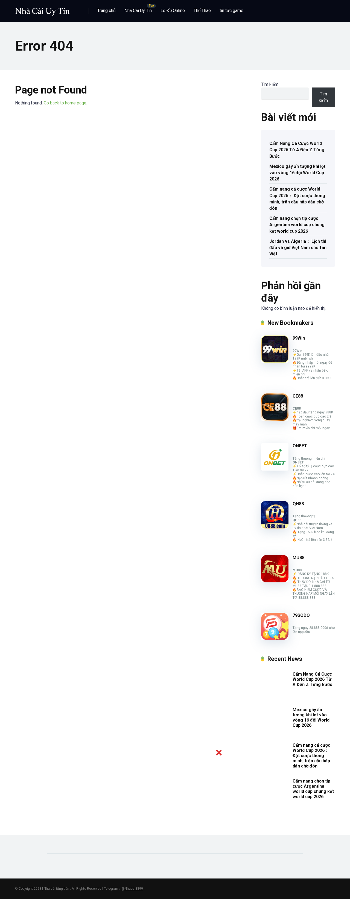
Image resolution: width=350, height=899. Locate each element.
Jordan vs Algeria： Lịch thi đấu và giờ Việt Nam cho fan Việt (297, 247)
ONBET (300, 445)
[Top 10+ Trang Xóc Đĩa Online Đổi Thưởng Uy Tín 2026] (42, 8)
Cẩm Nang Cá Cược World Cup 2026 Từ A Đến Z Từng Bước (296, 150)
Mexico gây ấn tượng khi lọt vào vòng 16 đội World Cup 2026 (297, 173)
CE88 (298, 396)
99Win (299, 338)
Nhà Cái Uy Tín (138, 10)
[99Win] (274, 361)
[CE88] (274, 419)
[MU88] (274, 580)
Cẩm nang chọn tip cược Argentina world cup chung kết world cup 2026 (297, 224)
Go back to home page (65, 103)
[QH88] (274, 527)
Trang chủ (106, 10)
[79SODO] (274, 638)
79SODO (301, 615)
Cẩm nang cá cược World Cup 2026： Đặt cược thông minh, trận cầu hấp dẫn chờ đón (297, 198)
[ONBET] (274, 469)
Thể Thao (202, 10)
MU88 (298, 557)
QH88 (298, 503)
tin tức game (231, 10)
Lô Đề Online (173, 10)
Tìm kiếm (269, 84)
